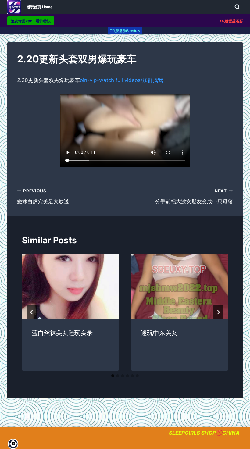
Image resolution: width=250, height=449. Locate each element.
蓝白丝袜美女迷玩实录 (62, 333)
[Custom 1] (12, 444)
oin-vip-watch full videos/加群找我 (121, 80)
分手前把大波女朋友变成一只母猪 (194, 196)
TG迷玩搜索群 (231, 21)
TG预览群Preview (125, 30)
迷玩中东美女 (159, 333)
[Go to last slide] (32, 312)
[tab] (112, 375)
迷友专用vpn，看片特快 (31, 21)
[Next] (218, 312)
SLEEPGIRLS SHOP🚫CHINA (204, 433)
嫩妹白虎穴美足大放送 (43, 196)
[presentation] (70, 286)
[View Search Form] (237, 7)
